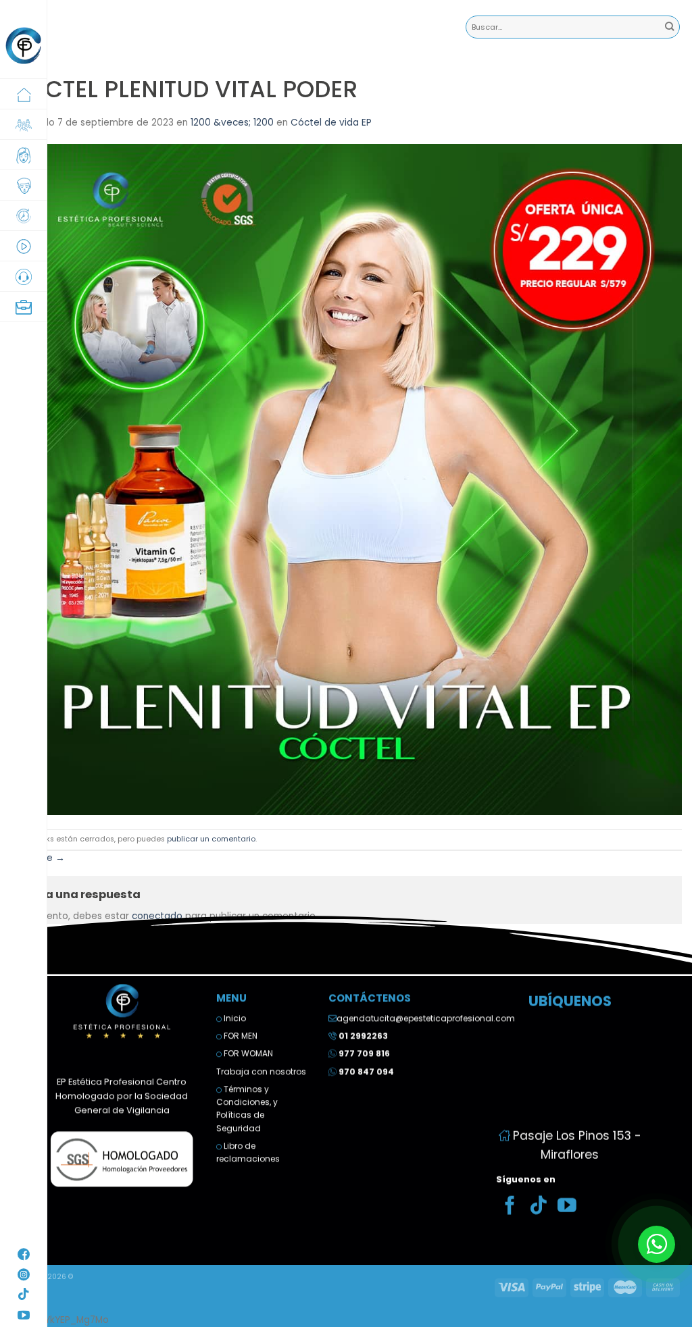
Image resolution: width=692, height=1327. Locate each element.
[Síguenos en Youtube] (567, 1207)
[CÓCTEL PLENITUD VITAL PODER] (346, 479)
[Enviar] (669, 27)
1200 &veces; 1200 (232, 122)
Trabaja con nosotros (261, 1071)
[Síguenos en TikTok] (538, 1207)
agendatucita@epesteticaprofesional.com (426, 1018)
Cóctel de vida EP (331, 122)
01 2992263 (363, 1035)
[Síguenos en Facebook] (510, 1207)
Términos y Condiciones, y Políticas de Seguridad (247, 1108)
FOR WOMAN (247, 1054)
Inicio (234, 1018)
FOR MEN (239, 1035)
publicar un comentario (211, 839)
